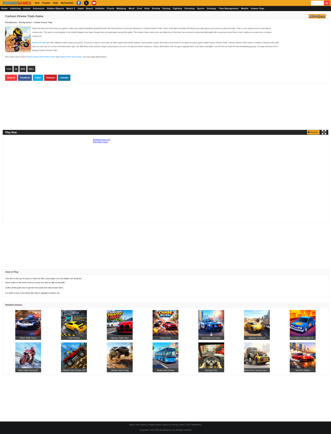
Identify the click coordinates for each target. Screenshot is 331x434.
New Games (141, 425)
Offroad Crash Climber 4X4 (73, 370)
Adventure (38, 8)
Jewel (80, 8)
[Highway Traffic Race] (120, 321)
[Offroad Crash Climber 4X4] (74, 354)
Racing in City (211, 370)
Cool (139, 8)
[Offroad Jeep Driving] (120, 354)
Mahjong (121, 8)
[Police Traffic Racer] (28, 321)
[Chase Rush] (165, 321)
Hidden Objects (55, 8)
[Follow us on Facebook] (78, 3)
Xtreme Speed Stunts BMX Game (41, 57)
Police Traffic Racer (28, 338)
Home (4, 8)
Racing (166, 8)
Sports (200, 8)
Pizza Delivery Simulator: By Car (303, 338)
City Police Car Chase (211, 338)
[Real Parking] (74, 321)
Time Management (229, 8)
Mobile (244, 8)
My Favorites (67, 3)
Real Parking (74, 338)
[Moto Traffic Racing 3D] (28, 354)
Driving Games (25, 22)
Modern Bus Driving (165, 370)
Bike (23, 69)
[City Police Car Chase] (211, 321)
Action (27, 8)
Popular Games (154, 425)
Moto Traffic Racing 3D (28, 370)
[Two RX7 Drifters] (303, 354)
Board (89, 8)
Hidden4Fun (197, 425)
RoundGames (11, 22)
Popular (46, 3)
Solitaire (99, 8)
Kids (147, 8)
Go (326, 3)
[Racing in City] (211, 354)
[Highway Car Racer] (257, 321)
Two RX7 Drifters (302, 370)
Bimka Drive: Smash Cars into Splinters (257, 370)
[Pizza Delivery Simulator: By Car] (303, 321)
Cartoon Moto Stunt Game (70, 57)
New (37, 3)
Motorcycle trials (39, 42)
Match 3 (70, 8)
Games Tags (257, 8)
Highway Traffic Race (120, 338)
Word (131, 8)
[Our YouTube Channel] (93, 3)
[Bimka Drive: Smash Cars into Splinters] (257, 354)
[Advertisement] (304, 45)
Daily (55, 3)
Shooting (190, 8)
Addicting (15, 8)
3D (16, 69)
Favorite (314, 132)
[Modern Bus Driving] (165, 354)
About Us (167, 425)
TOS (188, 425)
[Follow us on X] (86, 3)
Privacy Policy (178, 425)
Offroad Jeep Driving (119, 370)
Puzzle (110, 8)
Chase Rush (165, 338)
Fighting (177, 8)
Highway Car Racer (257, 338)
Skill (31, 69)
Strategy (211, 8)
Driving (156, 8)
